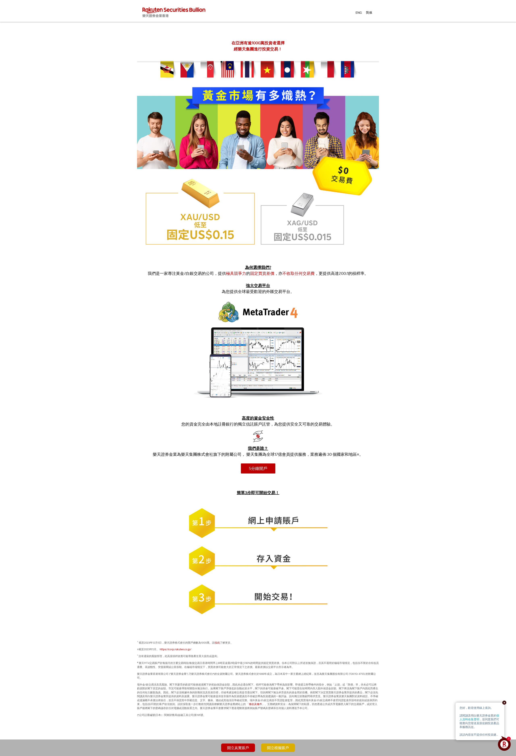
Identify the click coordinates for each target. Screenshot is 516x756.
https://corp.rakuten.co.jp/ (175, 649)
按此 (217, 642)
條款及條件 (255, 704)
